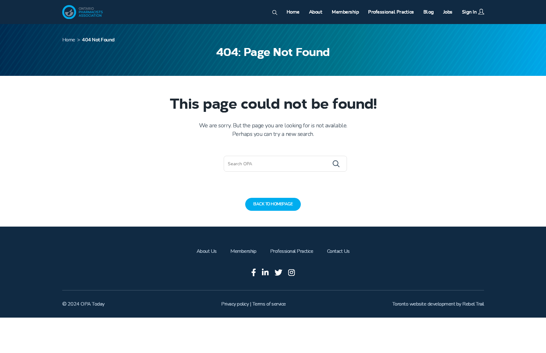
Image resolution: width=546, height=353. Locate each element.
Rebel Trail (473, 304)
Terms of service (269, 304)
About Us (207, 251)
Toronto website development (423, 304)
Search (323, 163)
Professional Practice (291, 251)
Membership (243, 251)
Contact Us (338, 251)
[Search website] (275, 13)
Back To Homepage (273, 204)
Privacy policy (235, 304)
